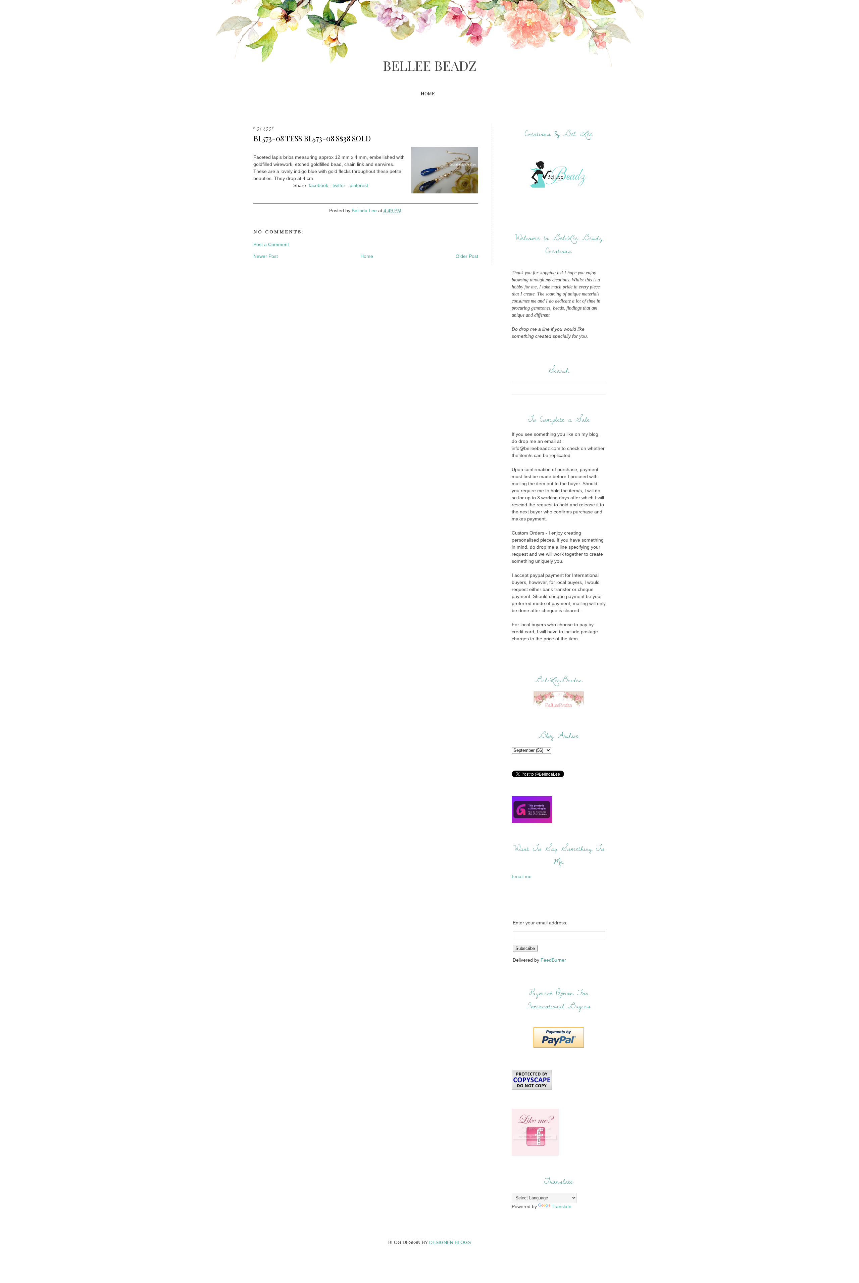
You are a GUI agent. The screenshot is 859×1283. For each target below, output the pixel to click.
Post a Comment (271, 244)
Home (428, 93)
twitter (339, 185)
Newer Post (265, 256)
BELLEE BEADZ (429, 65)
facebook (318, 185)
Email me (522, 876)
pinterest (359, 185)
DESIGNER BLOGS (450, 1242)
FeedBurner (553, 960)
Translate (561, 1206)
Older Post (467, 256)
